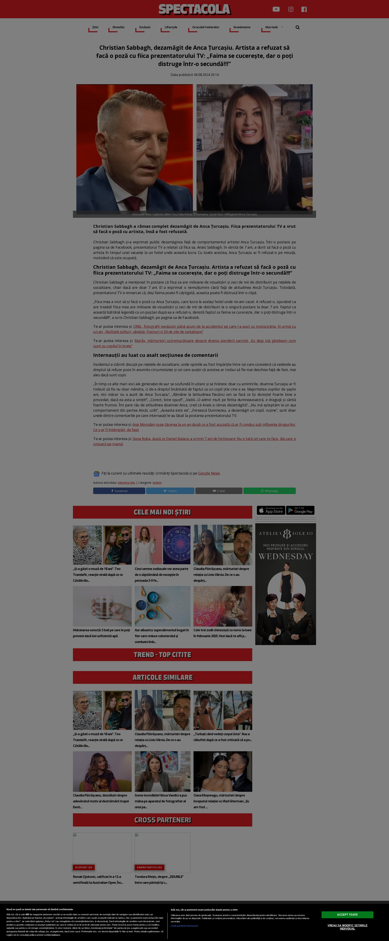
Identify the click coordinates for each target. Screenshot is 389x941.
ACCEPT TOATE (347, 914)
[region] (194, 922)
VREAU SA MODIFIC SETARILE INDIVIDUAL (348, 927)
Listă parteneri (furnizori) (184, 926)
